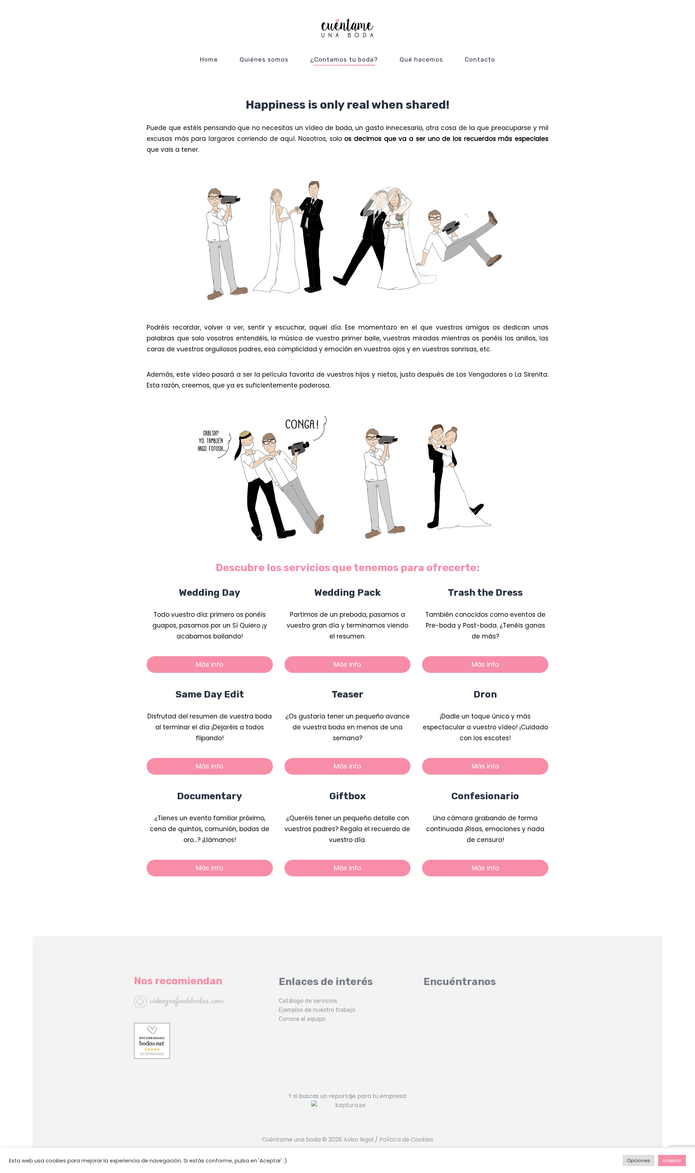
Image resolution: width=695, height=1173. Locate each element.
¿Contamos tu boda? (344, 59)
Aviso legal (359, 1139)
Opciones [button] (638, 1160)
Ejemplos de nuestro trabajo (317, 1009)
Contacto (480, 59)
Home (209, 59)
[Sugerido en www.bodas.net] (202, 1041)
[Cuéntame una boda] (347, 28)
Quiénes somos (264, 59)
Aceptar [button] (672, 1160)
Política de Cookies (406, 1139)
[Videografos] (202, 1001)
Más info (209, 664)
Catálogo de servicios (308, 1000)
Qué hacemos (421, 59)
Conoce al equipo (302, 1018)
